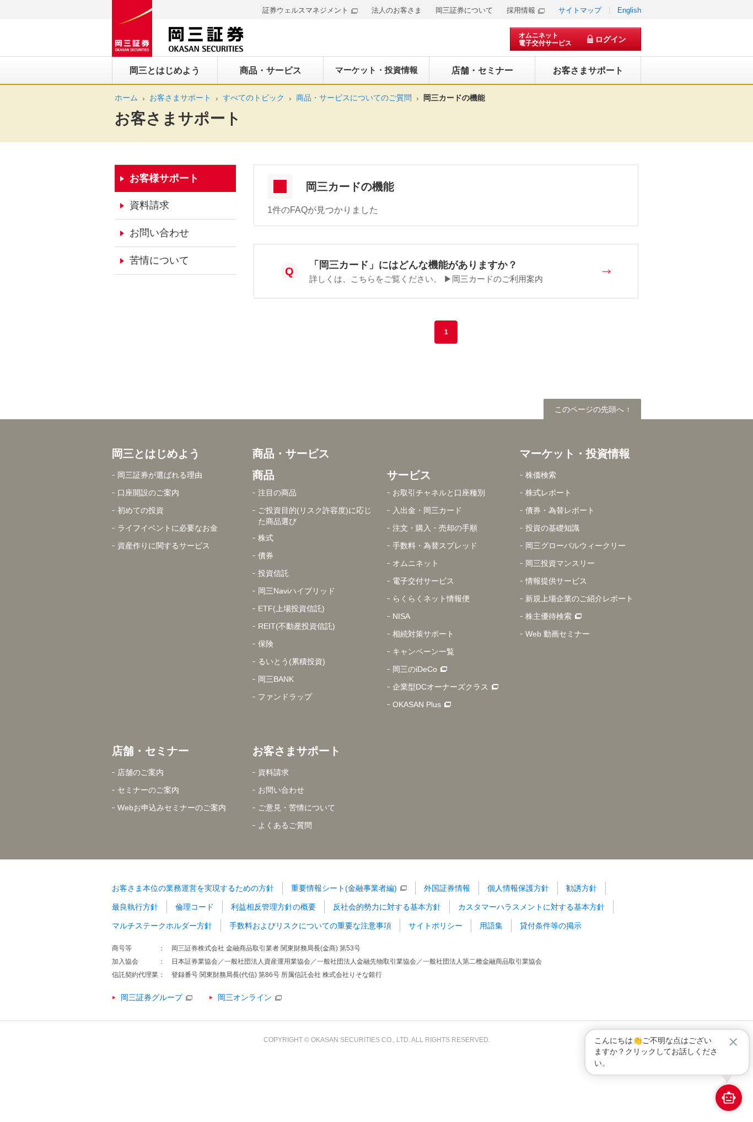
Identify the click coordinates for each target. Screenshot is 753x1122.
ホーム (126, 97)
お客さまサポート (180, 97)
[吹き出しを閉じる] (733, 1042)
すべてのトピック (253, 97)
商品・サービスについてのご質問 (354, 97)
